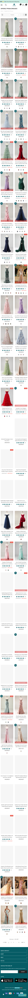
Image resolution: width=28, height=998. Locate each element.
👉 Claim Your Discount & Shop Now (11, 1)
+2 (25, 200)
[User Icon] (23, 5)
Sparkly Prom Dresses (9, 11)
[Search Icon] (7, 5)
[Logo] (14, 5)
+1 (25, 46)
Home (2, 11)
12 (18, 942)
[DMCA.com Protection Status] (18, 987)
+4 (25, 293)
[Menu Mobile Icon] (1, 5)
